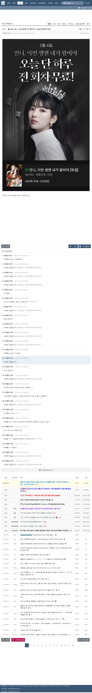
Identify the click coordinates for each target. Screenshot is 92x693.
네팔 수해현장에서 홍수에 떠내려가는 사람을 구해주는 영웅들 (42, 544)
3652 (44, 521)
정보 (64, 24)
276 (60, 517)
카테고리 (6, 24)
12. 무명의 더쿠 (7, 350)
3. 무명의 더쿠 (7, 272)
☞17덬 (6, 422)
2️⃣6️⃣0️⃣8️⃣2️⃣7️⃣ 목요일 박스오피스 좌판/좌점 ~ (37, 535)
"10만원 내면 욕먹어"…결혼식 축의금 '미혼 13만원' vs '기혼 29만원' (44, 634)
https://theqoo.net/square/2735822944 (23, 33)
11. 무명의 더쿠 (7, 341)
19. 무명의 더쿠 (7, 409)
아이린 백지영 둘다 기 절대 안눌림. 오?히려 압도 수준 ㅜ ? (41, 619)
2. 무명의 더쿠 (7, 264)
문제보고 (67, 686)
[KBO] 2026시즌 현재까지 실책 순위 (33, 555)
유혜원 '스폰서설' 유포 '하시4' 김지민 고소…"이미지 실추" (40, 568)
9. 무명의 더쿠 (7, 324)
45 (59, 590)
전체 (49, 24)
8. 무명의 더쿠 (7, 315)
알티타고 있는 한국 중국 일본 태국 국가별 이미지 (37, 590)
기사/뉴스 (70, 24)
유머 (59, 24)
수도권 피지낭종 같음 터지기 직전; (32, 579)
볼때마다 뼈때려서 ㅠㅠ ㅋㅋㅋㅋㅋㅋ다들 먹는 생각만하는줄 (41, 559)
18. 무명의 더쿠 (7, 401)
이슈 (54, 24)
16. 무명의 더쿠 (7, 384)
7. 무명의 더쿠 (7, 307)
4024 (44, 526)
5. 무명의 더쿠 (7, 290)
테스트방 (52, 686)
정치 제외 (85, 640)
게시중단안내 (43, 686)
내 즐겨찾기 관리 (85, 8)
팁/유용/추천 (80, 24)
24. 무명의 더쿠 (7, 452)
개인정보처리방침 (21, 686)
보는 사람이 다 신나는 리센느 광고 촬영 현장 (36, 563)
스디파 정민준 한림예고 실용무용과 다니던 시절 (37, 601)
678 (36, 484)
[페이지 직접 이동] (65, 645)
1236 (70, 530)
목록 (7, 246)
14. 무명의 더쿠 (7, 367)
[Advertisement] (46, 16)
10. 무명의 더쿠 (7, 332)
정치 (88, 24)
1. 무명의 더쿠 (7, 255)
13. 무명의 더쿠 (7, 358)
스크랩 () (86, 246)
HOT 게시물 (20, 640)
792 (54, 513)
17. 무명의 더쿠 (7, 392)
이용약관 (11, 686)
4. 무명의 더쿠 (7, 281)
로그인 (87, 3)
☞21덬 (6, 447)
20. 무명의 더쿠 (7, 418)
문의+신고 (59, 686)
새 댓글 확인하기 (47, 470)
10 (61, 645)
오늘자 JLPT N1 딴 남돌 (28, 630)
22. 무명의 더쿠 (7, 435)
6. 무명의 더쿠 (7, 298)
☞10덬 (6, 353)
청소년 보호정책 (33, 686)
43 (69, 634)
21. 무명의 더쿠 (7, 426)
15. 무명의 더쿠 (7, 375)
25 (32, 574)
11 (30, 626)
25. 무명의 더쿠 (7, 461)
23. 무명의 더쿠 (7, 444)
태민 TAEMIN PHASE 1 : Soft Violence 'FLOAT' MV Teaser (41, 539)
